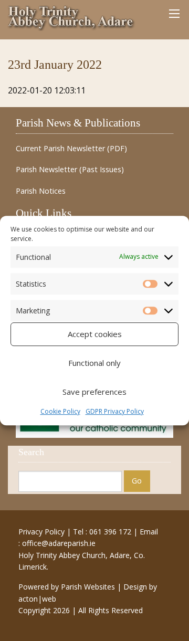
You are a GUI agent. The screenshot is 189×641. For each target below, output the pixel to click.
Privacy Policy (41, 532)
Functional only (94, 363)
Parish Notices (41, 191)
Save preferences (94, 391)
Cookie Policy (60, 411)
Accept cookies (95, 334)
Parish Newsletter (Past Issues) (70, 169)
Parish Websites (88, 587)
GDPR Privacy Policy (115, 411)
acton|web (37, 599)
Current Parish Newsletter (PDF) (71, 148)
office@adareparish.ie (59, 543)
